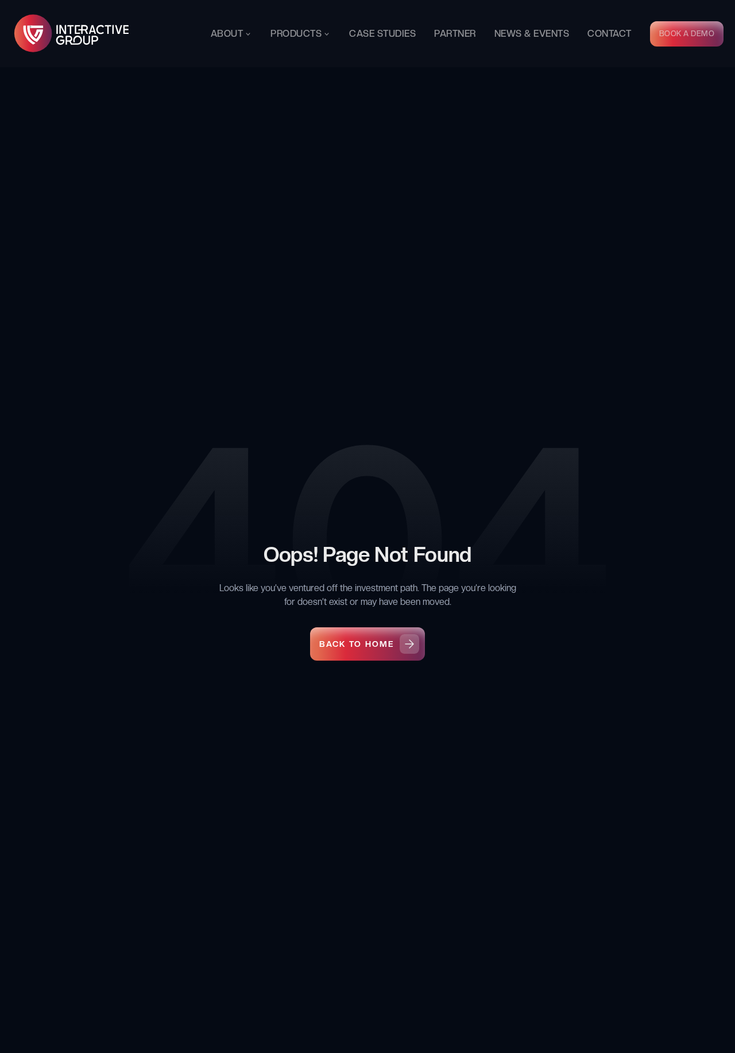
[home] (72, 33)
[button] (232, 34)
